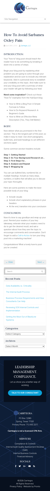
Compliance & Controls (25, 444)
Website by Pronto (31, 486)
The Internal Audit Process (18, 292)
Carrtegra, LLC (26, 46)
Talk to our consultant (25, 393)
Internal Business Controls (25, 453)
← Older (9, 262)
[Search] (42, 271)
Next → (41, 262)
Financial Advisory (25, 456)
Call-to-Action (24, 235)
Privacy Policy (16, 486)
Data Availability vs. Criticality (18, 286)
